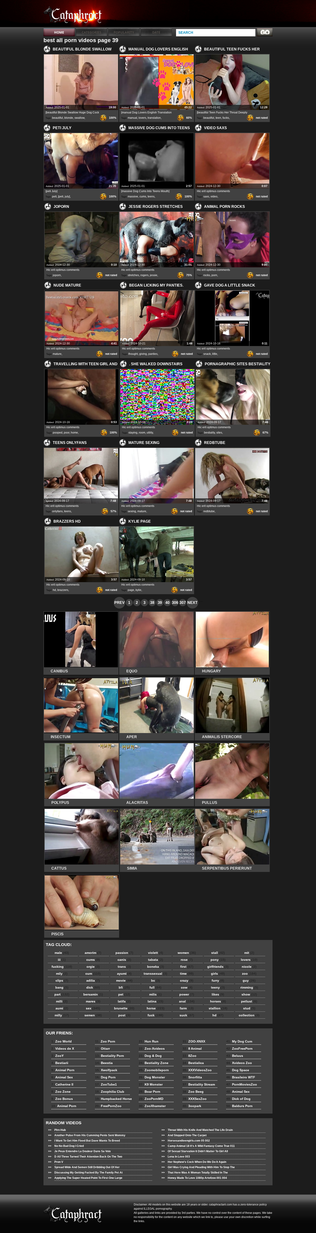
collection (249, 1015)
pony (218, 959)
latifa (124, 1001)
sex (93, 1008)
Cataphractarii (72, 14)
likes (218, 994)
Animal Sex (62, 1077)
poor (66, 432)
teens (151, 196)
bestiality (209, 432)
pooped (57, 432)
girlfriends (218, 966)
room (142, 432)
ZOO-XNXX (194, 1041)
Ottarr (102, 1048)
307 (183, 603)
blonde (68, 117)
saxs (206, 196)
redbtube (209, 511)
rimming (249, 987)
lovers (142, 117)
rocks (206, 275)
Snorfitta (192, 1077)
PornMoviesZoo (241, 1084)
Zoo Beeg (193, 1091)
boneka (155, 966)
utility (150, 432)
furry (218, 980)
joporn (57, 275)
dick (93, 987)
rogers (144, 275)
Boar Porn (149, 1091)
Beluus (234, 1056)
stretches (133, 275)
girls (218, 973)
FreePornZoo (108, 1106)
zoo (249, 973)
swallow (79, 117)
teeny (218, 987)
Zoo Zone (61, 1091)
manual (132, 117)
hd (54, 590)
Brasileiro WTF (240, 1077)
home (74, 432)
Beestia (104, 1063)
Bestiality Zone (153, 1063)
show (249, 994)
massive (133, 196)
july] (67, 196)
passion (124, 953)
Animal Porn (62, 1070)
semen (93, 1015)
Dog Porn (105, 1077)
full (155, 987)
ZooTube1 (106, 1084)
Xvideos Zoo (239, 1063)
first (186, 966)
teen (218, 117)
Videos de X (62, 1048)
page (131, 590)
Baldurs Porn (239, 1106)
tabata (155, 959)
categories (91, 32)
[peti (60, 196)
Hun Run (148, 1041)
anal (187, 1001)
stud (249, 1008)
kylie (138, 590)
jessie (153, 275)
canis (124, 959)
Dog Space (237, 1070)
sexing (132, 511)
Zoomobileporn (154, 1070)
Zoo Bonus (62, 1099)
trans (124, 966)
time (187, 973)
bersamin (93, 994)
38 (152, 603)
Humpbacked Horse (113, 1099)
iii (62, 959)
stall (218, 953)
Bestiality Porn (109, 1056)
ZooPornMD (151, 1099)
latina (155, 1001)
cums (142, 196)
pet (124, 994)
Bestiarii (59, 1063)
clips (62, 980)
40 (167, 603)
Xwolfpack (106, 1070)
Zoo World (61, 1041)
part (61, 994)
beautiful (57, 117)
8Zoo (189, 1056)
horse (155, 1008)
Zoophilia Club (109, 1091)
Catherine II (62, 1084)
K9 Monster (151, 1084)
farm (187, 1008)
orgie (93, 966)
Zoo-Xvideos (152, 1048)
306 (175, 603)
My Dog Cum (239, 1041)
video (214, 196)
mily (62, 973)
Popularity (124, 32)
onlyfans (57, 511)
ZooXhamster (152, 1106)
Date (156, 32)
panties (153, 354)
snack (207, 354)
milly (62, 1015)
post (124, 1015)
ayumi (124, 973)
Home (59, 32)
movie (124, 980)
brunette (124, 1008)
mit (249, 953)
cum (93, 973)
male (62, 953)
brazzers (62, 590)
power (186, 994)
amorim (93, 953)
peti (54, 196)
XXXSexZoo (195, 1099)
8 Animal (192, 1048)
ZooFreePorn (239, 1048)
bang (61, 987)
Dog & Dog (150, 1056)
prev (119, 603)
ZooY (57, 1056)
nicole (249, 966)
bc (155, 980)
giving (143, 354)
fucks (226, 117)
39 (160, 603)
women (187, 953)
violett (155, 953)
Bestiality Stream (199, 1084)
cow (186, 987)
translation (154, 117)
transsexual (155, 973)
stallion (218, 1008)
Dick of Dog (238, 1099)
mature (57, 354)
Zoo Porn (105, 1041)
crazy (186, 980)
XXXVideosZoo (197, 1070)
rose (187, 959)
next (192, 603)
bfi (124, 987)
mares (93, 1001)
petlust (249, 1001)
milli (62, 1001)
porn (214, 275)
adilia (93, 980)
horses (218, 1001)
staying (132, 432)
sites (219, 432)
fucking (62, 966)
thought (133, 354)
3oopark (192, 1106)
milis (155, 994)
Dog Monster (152, 1077)
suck (187, 1015)
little (214, 354)
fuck (155, 1015)
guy (249, 980)
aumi (62, 1008)
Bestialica (193, 1063)
